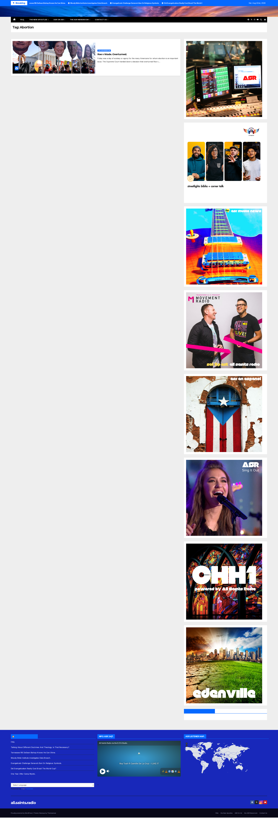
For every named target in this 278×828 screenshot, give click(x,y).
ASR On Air (59, 20)
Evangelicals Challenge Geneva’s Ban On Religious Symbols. (36, 763)
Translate (29, 789)
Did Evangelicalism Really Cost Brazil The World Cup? (33, 768)
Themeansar (51, 813)
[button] (261, 20)
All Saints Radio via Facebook (199, 711)
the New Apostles (38, 20)
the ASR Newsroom (79, 20)
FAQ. (22, 20)
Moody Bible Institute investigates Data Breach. (30, 758)
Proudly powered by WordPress (22, 813)
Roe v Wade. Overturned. (112, 54)
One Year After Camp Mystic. (23, 774)
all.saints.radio (23, 802)
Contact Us (101, 20)
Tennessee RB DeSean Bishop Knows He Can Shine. (33, 753)
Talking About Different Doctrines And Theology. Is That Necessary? (40, 747)
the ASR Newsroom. (25, 736)
